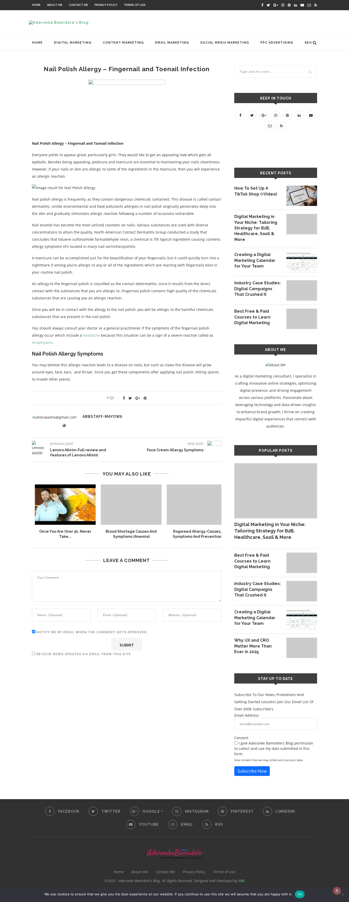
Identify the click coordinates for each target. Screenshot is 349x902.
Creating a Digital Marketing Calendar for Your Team (254, 260)
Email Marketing (172, 42)
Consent (241, 737)
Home (36, 5)
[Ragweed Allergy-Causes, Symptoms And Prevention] (192, 504)
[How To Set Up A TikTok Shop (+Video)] (301, 196)
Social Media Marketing (224, 42)
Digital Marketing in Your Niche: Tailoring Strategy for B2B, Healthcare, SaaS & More (255, 228)
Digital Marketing (72, 42)
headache (91, 335)
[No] (342, 894)
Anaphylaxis (42, 342)
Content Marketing (123, 42)
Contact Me (78, 5)
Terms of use (135, 5)
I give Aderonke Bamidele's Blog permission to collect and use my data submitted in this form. (273, 748)
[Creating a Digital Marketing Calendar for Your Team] (301, 262)
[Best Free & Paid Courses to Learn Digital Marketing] (301, 319)
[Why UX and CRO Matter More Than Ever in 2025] (301, 648)
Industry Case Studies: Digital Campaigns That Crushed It (257, 289)
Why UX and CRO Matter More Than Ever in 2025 (253, 646)
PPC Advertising (276, 42)
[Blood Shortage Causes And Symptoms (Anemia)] (127, 504)
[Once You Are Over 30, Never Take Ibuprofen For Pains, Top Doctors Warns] (61, 504)
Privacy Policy (106, 5)
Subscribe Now (252, 771)
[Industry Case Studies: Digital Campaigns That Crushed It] (301, 290)
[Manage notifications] (337, 891)
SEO (308, 42)
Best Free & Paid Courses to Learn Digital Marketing (252, 317)
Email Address (246, 715)
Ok (299, 894)
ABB (241, 880)
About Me (55, 5)
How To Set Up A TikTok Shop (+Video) (255, 191)
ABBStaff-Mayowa (102, 417)
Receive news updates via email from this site (83, 654)
